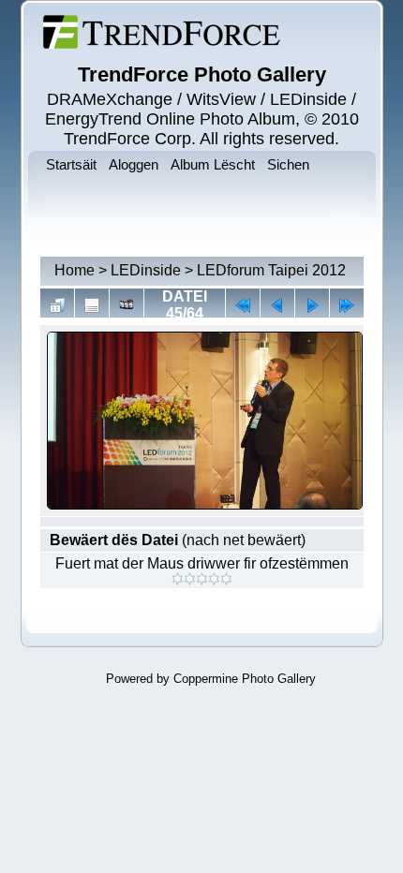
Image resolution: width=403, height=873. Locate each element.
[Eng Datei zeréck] (312, 305)
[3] (202, 578)
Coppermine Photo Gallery (244, 679)
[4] (214, 578)
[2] (190, 578)
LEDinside (146, 270)
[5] (226, 578)
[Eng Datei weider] (277, 305)
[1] (178, 578)
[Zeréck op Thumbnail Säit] (57, 305)
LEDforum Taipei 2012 (271, 270)
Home (74, 270)
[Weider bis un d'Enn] (347, 305)
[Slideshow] (126, 305)
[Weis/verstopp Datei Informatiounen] (92, 305)
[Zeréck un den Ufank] (243, 305)
